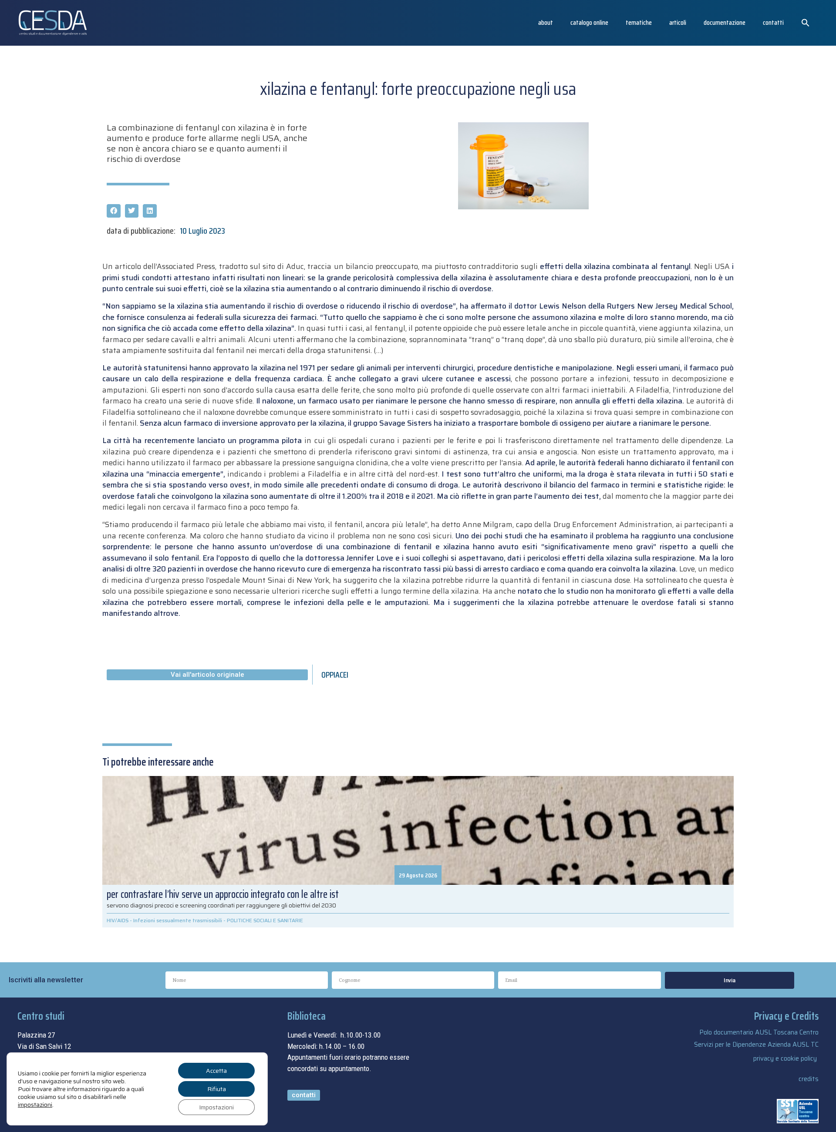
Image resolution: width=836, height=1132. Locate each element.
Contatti (773, 22)
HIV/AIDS (117, 920)
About (545, 22)
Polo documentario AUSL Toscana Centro (759, 1032)
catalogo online (589, 22)
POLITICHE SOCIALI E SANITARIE (265, 920)
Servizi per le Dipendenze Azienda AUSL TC (756, 1044)
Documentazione (724, 22)
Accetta (216, 1070)
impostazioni (35, 1104)
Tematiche (639, 22)
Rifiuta (216, 1089)
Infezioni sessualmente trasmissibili (177, 920)
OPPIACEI (334, 675)
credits (809, 1079)
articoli (677, 22)
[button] (805, 23)
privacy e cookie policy (785, 1058)
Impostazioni (216, 1107)
